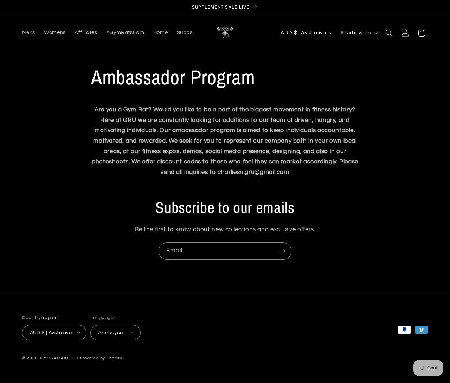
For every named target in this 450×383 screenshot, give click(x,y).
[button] (389, 33)
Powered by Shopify (101, 358)
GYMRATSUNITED (59, 358)
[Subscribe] (283, 251)
